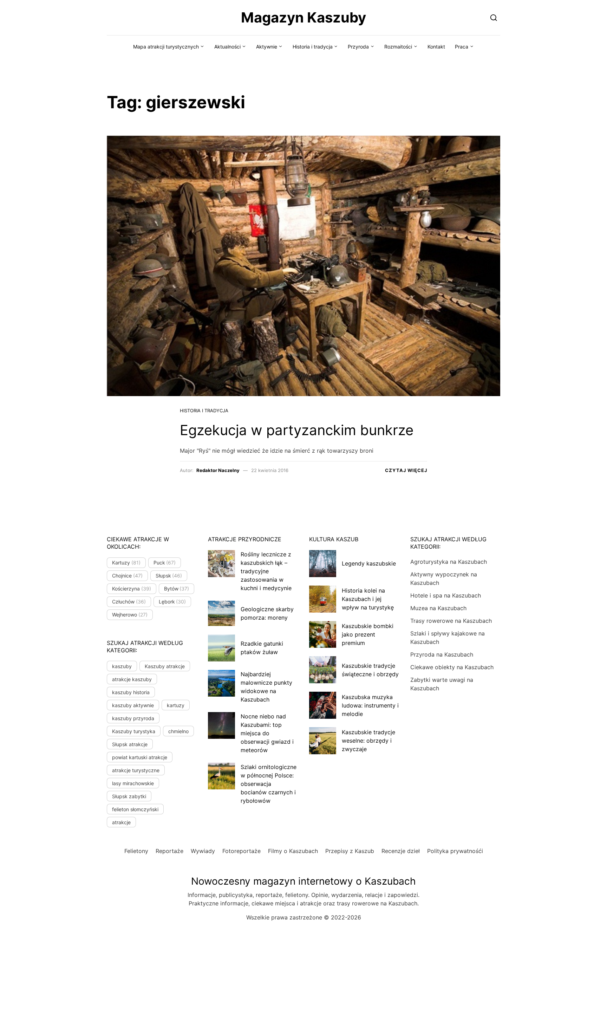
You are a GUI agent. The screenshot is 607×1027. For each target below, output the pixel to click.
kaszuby (122, 666)
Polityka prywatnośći (455, 850)
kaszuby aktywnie (133, 705)
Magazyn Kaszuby (303, 17)
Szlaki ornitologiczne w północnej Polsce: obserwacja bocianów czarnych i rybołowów (268, 783)
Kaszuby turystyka (133, 731)
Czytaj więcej (406, 470)
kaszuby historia (131, 692)
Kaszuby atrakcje (165, 666)
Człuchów (129, 602)
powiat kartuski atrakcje (139, 757)
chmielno (178, 731)
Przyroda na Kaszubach (441, 654)
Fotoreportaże (241, 850)
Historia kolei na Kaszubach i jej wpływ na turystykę (368, 599)
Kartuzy (126, 563)
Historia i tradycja (313, 47)
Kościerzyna (131, 589)
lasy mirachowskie (133, 783)
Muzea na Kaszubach (438, 608)
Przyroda (358, 47)
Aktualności (227, 47)
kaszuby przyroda (133, 718)
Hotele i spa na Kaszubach (445, 595)
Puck (165, 563)
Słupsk (169, 576)
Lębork (172, 602)
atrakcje (121, 822)
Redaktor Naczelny (218, 470)
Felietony (136, 850)
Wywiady (203, 850)
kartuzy (175, 705)
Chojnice (127, 576)
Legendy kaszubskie (369, 563)
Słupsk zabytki (129, 796)
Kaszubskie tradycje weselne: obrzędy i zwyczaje (368, 741)
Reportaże (169, 850)
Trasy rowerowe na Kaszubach (451, 620)
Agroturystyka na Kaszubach (448, 561)
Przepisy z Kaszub (349, 850)
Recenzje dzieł (400, 850)
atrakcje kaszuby (132, 679)
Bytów (176, 589)
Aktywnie (266, 47)
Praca (461, 47)
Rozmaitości (398, 47)
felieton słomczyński (135, 809)
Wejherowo (130, 615)
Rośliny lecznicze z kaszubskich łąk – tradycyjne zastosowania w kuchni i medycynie (266, 571)
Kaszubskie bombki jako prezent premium (367, 634)
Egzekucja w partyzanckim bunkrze (296, 430)
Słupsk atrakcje (130, 744)
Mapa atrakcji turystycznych (166, 47)
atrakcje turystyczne (135, 770)
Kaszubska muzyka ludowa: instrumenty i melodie (370, 705)
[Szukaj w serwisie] (494, 17)
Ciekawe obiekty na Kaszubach (452, 667)
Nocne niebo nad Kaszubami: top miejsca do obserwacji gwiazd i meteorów (267, 733)
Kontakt (436, 47)
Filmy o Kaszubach (293, 850)
